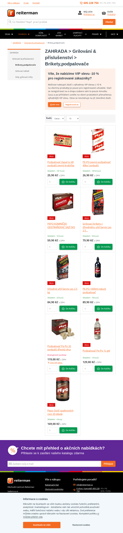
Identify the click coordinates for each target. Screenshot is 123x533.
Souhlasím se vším (42, 525)
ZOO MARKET (59, 34)
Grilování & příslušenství (34, 43)
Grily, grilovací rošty (24, 77)
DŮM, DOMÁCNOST (41, 34)
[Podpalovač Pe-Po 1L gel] (98, 328)
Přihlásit (108, 463)
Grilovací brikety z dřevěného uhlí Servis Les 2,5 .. (97, 227)
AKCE (113, 34)
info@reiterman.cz (84, 485)
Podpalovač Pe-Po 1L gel (96, 350)
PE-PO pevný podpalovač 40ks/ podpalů (97, 163)
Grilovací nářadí (22, 71)
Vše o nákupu (14, 3)
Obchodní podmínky (54, 489)
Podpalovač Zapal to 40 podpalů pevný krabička (60, 163)
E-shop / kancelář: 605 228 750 (87, 489)
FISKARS (95, 34)
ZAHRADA (22, 34)
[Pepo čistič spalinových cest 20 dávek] (63, 388)
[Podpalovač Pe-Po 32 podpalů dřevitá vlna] (63, 328)
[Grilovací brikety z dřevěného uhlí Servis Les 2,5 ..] (98, 202)
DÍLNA (7, 34)
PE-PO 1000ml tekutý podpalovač (94, 290)
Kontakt (36, 3)
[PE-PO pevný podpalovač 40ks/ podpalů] (98, 140)
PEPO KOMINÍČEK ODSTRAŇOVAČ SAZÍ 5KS (61, 225)
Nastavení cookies (81, 525)
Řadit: (48, 118)
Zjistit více (54, 104)
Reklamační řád (52, 485)
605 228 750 (91, 3)
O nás (26, 3)
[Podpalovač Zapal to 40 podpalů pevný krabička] (63, 140)
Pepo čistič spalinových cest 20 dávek (60, 412)
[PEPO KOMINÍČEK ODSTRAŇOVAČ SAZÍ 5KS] (63, 202)
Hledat (109, 22)
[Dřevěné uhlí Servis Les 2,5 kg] (63, 267)
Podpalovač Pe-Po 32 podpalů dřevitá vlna (59, 348)
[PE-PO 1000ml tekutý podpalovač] (98, 267)
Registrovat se (71, 104)
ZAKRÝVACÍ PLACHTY (77, 34)
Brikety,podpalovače (25, 64)
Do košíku (70, 181)
